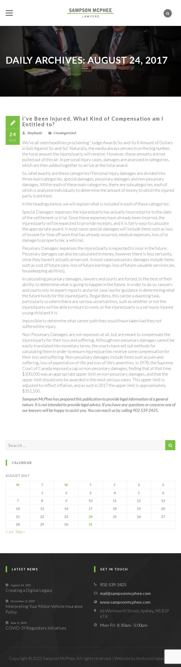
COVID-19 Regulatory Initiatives (36, 627)
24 (90, 517)
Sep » (20, 531)
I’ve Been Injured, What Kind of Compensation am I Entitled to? (93, 121)
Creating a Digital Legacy (29, 590)
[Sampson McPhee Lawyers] (90, 13)
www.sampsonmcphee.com (125, 602)
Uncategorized (64, 133)
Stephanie (34, 133)
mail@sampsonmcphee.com (125, 593)
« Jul (9, 531)
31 (90, 524)
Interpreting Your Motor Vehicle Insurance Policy (44, 609)
